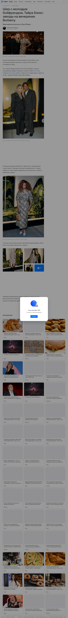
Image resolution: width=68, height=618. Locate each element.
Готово (34, 316)
